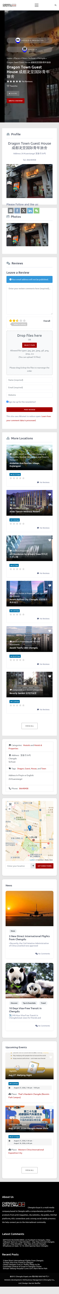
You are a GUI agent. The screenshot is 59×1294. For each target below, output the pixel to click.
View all (29, 726)
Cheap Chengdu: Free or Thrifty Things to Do (21, 1264)
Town (43, 768)
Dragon (20, 768)
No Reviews (27, 81)
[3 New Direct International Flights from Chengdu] (29, 908)
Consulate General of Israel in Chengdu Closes (22, 1266)
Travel (43, 1003)
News (13, 931)
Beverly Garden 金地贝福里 (23, 693)
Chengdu (41, 58)
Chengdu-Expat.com (24, 1276)
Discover (14, 1003)
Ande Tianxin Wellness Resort (25, 511)
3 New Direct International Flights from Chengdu (29, 937)
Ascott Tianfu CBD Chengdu (24, 647)
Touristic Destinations (28, 457)
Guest (27, 768)
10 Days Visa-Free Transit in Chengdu (25, 1009)
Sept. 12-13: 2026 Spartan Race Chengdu (31, 1246)
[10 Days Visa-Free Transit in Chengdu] (29, 980)
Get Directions (44, 866)
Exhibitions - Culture (17, 1124)
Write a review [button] (15, 101)
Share (13, 93)
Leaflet (32, 860)
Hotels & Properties (33, 40)
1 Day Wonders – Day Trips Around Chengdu (36, 1242)
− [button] (9, 809)
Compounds (17, 690)
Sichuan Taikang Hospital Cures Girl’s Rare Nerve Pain (25, 1268)
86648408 (23, 788)
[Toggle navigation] (37, 5)
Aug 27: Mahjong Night (20, 1075)
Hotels (15, 454)
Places (17, 58)
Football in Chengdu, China (39, 1240)
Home (9, 58)
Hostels (32, 49)
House (34, 768)
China (24, 58)
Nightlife (13, 1071)
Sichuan (32, 58)
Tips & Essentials (29, 1003)
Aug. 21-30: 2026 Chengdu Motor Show (28, 1128)
